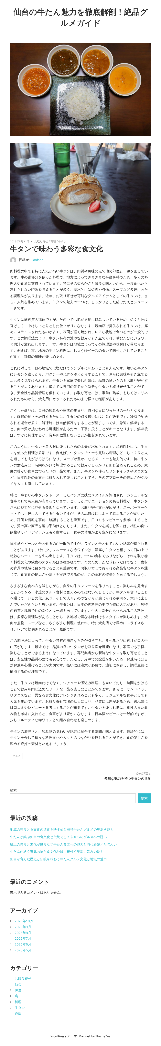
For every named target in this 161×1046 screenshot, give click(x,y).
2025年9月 (23, 926)
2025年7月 (23, 938)
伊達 (18, 990)
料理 (53, 241)
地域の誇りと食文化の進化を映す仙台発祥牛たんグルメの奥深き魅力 (61, 829)
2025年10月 (24, 921)
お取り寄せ (41, 241)
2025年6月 (23, 944)
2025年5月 (23, 950)
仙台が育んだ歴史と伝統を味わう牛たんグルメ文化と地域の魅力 (58, 859)
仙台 (18, 984)
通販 (18, 1013)
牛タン (62, 241)
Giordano (36, 259)
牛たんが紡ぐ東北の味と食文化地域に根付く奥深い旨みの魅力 (56, 851)
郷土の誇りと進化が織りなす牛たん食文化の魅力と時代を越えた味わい (63, 844)
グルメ (16, 756)
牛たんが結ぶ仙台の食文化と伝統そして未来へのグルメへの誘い (58, 836)
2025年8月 (23, 932)
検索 (13, 790)
